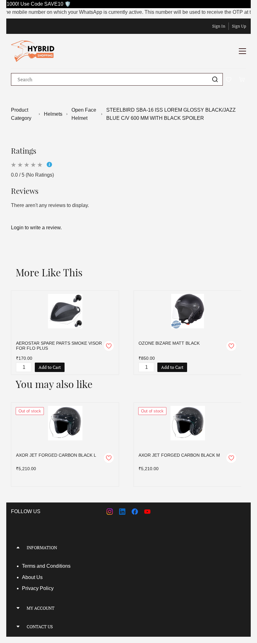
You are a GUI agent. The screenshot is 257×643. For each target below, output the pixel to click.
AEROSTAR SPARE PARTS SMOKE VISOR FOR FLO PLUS (59, 346)
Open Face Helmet (83, 114)
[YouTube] (147, 511)
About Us (32, 577)
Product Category (21, 114)
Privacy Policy (38, 588)
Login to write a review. (36, 227)
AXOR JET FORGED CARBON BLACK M (179, 455)
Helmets (53, 114)
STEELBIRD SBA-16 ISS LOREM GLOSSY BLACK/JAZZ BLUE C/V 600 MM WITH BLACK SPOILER (171, 114)
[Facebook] (134, 511)
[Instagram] (109, 511)
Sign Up (239, 26)
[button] (128, 547)
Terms (29, 566)
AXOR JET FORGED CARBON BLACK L (56, 455)
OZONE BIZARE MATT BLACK (169, 343)
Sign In (218, 26)
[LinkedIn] (122, 511)
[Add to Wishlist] (108, 346)
